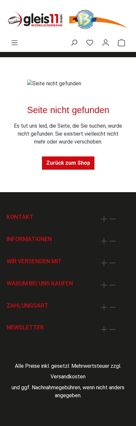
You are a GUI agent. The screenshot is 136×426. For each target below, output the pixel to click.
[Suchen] (74, 42)
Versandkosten (68, 376)
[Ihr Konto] (106, 42)
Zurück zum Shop (68, 163)
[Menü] (14, 42)
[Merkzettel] (90, 42)
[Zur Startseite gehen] (68, 19)
